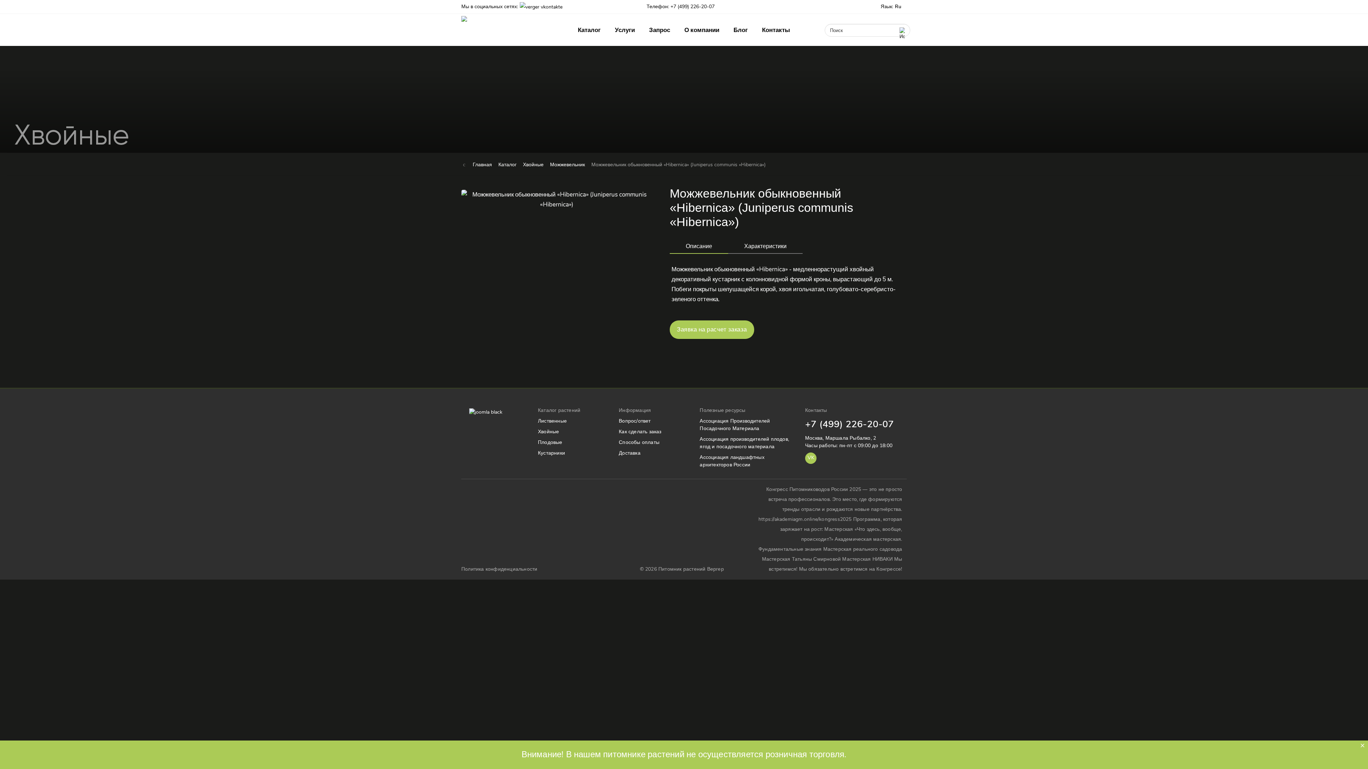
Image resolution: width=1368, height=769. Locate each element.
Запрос (659, 30)
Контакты (776, 30)
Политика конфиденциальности (499, 569)
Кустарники (551, 453)
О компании (701, 30)
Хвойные (548, 431)
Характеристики (765, 246)
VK (811, 457)
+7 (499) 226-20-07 (849, 424)
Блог (741, 30)
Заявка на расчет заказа (712, 329)
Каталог (589, 30)
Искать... (832, 21)
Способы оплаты (639, 442)
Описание (699, 246)
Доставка (630, 453)
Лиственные (552, 421)
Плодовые (550, 442)
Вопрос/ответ (635, 421)
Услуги (625, 30)
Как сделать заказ (640, 431)
